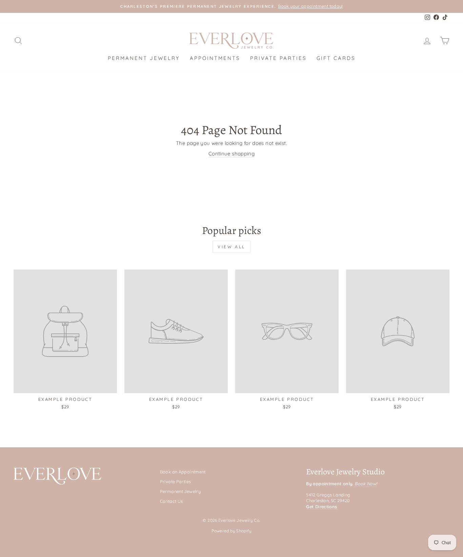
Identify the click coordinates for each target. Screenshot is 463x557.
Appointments (215, 58)
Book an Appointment (183, 471)
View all (231, 246)
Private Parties (278, 58)
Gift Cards (336, 58)
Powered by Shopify (231, 530)
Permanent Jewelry (144, 58)
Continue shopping (231, 153)
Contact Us (171, 501)
